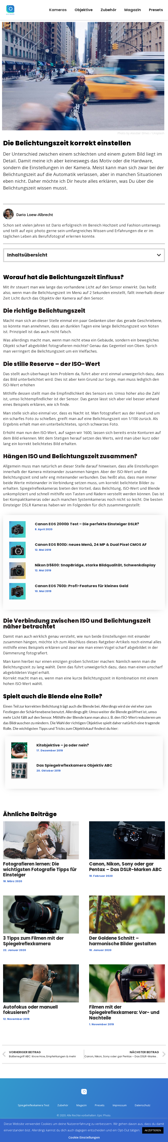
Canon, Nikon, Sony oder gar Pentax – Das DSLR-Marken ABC (125, 866)
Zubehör (108, 9)
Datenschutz (142, 1105)
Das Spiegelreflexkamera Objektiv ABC (74, 765)
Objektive (84, 9)
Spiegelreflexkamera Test (33, 1105)
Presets (156, 9)
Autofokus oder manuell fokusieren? (30, 1010)
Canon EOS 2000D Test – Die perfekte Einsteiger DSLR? (87, 523)
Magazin (132, 9)
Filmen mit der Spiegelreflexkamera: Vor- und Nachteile (124, 1012)
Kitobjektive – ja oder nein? (62, 745)
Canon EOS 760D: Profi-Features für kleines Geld (81, 585)
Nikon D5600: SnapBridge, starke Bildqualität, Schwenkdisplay (95, 565)
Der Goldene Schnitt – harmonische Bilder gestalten (122, 941)
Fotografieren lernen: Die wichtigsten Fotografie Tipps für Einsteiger (40, 869)
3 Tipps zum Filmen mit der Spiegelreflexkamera (33, 941)
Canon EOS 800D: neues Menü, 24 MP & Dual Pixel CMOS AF (91, 544)
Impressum (120, 1105)
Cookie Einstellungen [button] (84, 1137)
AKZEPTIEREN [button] (153, 1130)
